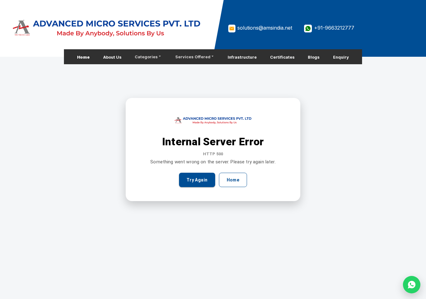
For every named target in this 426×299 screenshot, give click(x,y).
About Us (112, 57)
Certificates (282, 57)
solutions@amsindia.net (264, 28)
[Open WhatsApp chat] (411, 284)
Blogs (314, 57)
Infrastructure (242, 57)
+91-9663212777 (334, 28)
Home (83, 57)
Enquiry (341, 57)
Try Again (197, 179)
